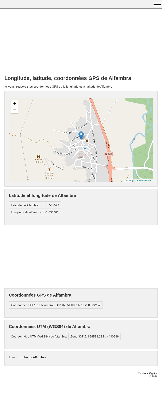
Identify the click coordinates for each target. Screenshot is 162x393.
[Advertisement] (81, 42)
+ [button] (14, 103)
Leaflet (128, 180)
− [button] (14, 109)
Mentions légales (148, 373)
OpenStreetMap (144, 180)
